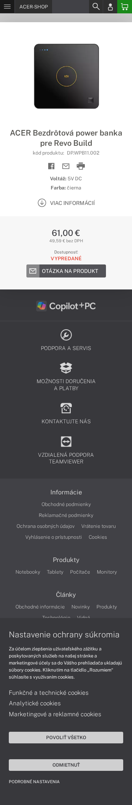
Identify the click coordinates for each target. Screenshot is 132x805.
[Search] (96, 6)
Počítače (80, 572)
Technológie (56, 617)
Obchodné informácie (40, 607)
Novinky (80, 607)
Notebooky (27, 572)
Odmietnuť (66, 765)
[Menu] (7, 6)
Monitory (107, 572)
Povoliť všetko (66, 737)
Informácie (66, 492)
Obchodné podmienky (66, 504)
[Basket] (124, 6)
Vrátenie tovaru (98, 526)
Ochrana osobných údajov (46, 526)
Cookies (98, 537)
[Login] (110, 6)
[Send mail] (66, 166)
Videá (83, 617)
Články (66, 595)
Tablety (55, 572)
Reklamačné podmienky (66, 515)
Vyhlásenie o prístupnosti (53, 537)
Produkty (66, 560)
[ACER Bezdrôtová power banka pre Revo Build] (66, 75)
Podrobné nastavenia (34, 781)
